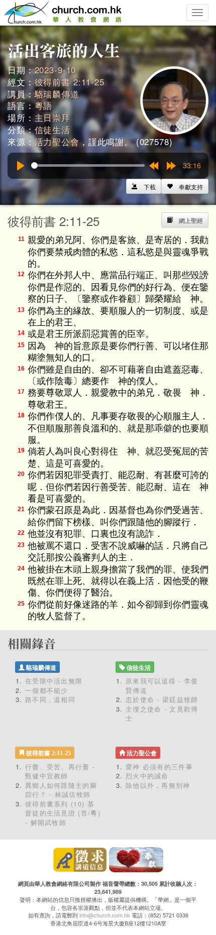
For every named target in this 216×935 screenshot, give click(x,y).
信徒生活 (52, 129)
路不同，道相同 (50, 699)
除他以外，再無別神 (158, 785)
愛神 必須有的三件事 (159, 766)
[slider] (88, 165)
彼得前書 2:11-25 (69, 81)
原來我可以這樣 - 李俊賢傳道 (162, 685)
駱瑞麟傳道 (57, 93)
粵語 (44, 105)
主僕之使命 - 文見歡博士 (162, 713)
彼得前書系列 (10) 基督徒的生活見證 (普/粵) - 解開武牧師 (62, 813)
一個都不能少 (46, 690)
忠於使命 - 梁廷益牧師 (162, 699)
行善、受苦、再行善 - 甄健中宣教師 (60, 771)
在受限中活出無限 (53, 680)
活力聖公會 (57, 141)
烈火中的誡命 (147, 775)
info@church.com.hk (104, 915)
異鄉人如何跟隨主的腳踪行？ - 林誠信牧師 (61, 789)
